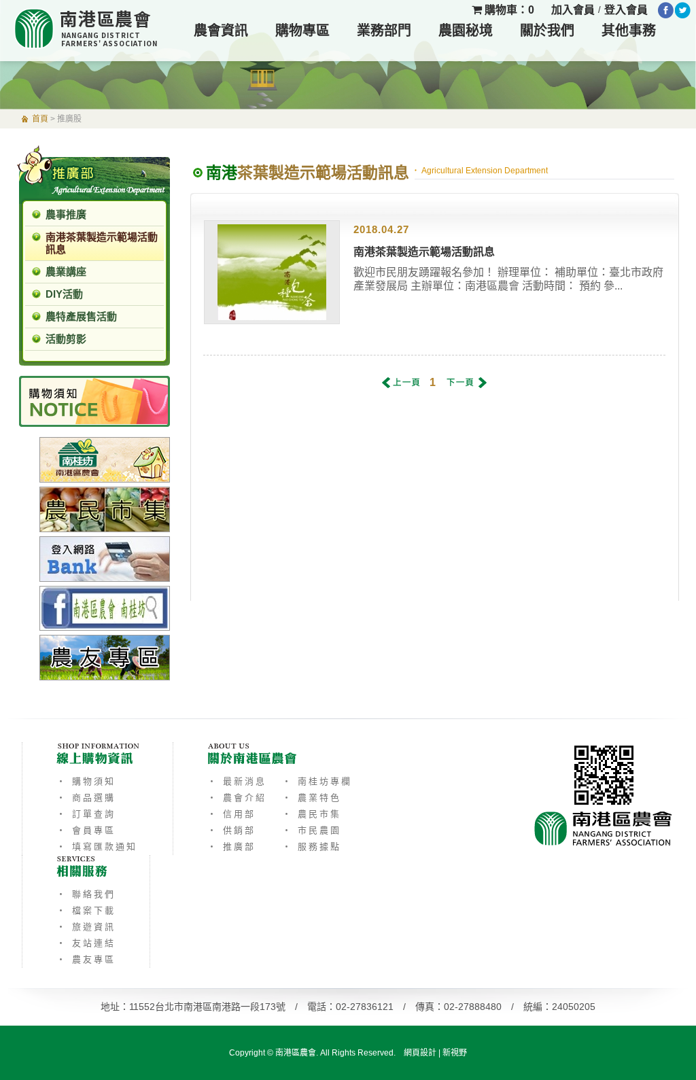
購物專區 (302, 30)
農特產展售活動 (81, 316)
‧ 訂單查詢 (86, 814)
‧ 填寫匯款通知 (96, 846)
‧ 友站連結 (86, 943)
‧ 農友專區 (86, 959)
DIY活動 (64, 294)
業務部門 (384, 30)
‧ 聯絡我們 (86, 894)
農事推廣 (66, 214)
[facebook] (666, 10)
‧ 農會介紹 (236, 797)
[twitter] (683, 10)
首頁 (40, 119)
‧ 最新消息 (236, 781)
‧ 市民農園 (311, 830)
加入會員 (573, 10)
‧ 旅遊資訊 (86, 927)
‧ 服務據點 (311, 846)
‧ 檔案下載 (86, 910)
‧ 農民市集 (311, 814)
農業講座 (66, 271)
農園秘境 (465, 30)
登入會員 (626, 10)
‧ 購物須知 (86, 781)
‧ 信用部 (231, 814)
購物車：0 (508, 10)
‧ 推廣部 (231, 846)
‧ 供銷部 (231, 830)
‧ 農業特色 (311, 797)
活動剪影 (66, 339)
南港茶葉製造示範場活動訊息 (102, 243)
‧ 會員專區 (86, 830)
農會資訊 (221, 30)
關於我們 (547, 30)
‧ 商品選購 (86, 797)
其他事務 (629, 30)
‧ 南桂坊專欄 (317, 781)
